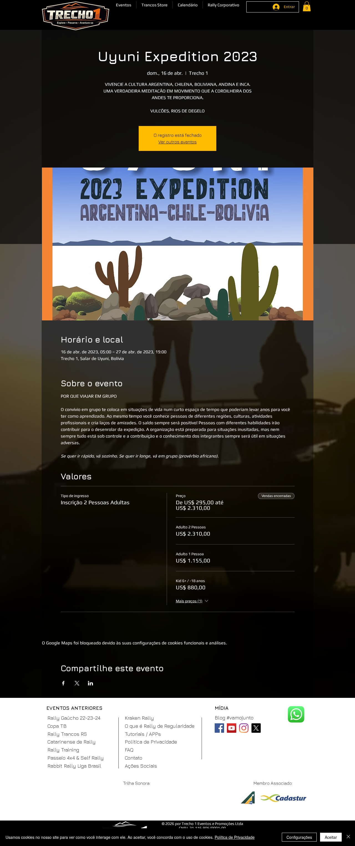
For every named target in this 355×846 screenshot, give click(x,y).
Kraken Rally (139, 718)
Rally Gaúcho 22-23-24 (73, 718)
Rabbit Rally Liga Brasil (74, 766)
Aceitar (331, 837)
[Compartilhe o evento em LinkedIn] (90, 683)
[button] (123, 4)
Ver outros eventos (177, 141)
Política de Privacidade (151, 742)
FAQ (129, 750)
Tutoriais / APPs (143, 734)
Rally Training (63, 750)
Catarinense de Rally (71, 742)
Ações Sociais (141, 766)
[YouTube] (231, 728)
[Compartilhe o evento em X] (77, 683)
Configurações (299, 837)
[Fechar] (348, 837)
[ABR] (248, 801)
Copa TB (57, 726)
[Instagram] (243, 728)
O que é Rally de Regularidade (159, 726)
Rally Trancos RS (67, 734)
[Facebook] (219, 728)
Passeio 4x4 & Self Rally (75, 758)
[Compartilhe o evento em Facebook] (63, 683)
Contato (133, 758)
